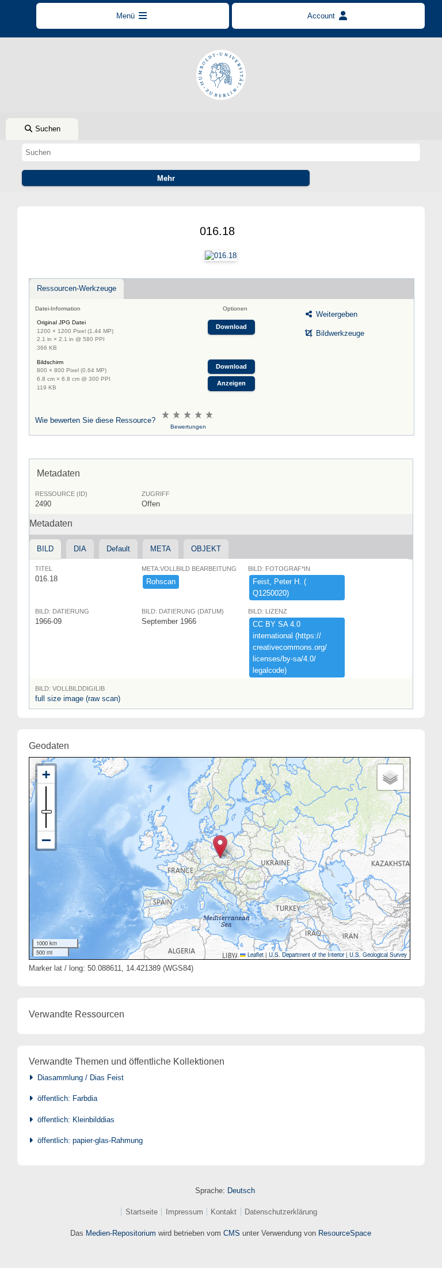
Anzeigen (231, 383)
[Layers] (390, 777)
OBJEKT (206, 548)
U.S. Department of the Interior (306, 955)
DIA (80, 548)
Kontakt (224, 1212)
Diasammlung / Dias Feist (78, 1077)
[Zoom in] (46, 774)
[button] (220, 846)
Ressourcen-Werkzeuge (76, 288)
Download (231, 326)
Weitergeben (335, 314)
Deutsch (241, 1190)
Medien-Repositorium (121, 1233)
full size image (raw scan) (77, 698)
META (160, 548)
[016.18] (221, 256)
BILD (45, 548)
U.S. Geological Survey (378, 955)
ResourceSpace (344, 1233)
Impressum (184, 1212)
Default (118, 548)
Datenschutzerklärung (281, 1212)
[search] (221, 152)
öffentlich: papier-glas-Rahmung (88, 1140)
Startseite (141, 1212)
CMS (231, 1233)
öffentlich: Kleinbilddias (74, 1119)
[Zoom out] (46, 840)
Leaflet (255, 955)
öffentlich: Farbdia (65, 1098)
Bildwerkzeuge (339, 333)
